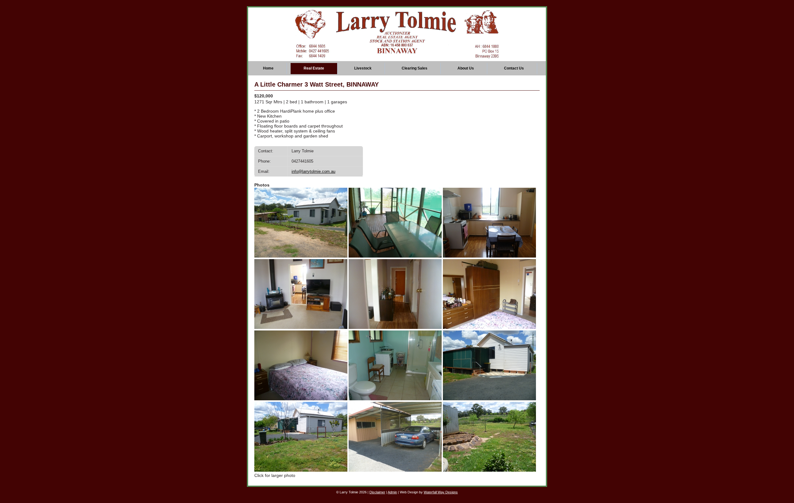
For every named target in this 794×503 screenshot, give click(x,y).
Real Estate (314, 68)
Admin (392, 492)
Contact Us (514, 68)
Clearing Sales (414, 68)
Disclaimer (377, 492)
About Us (465, 68)
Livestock (363, 68)
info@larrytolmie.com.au (313, 171)
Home (268, 68)
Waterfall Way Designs (441, 492)
